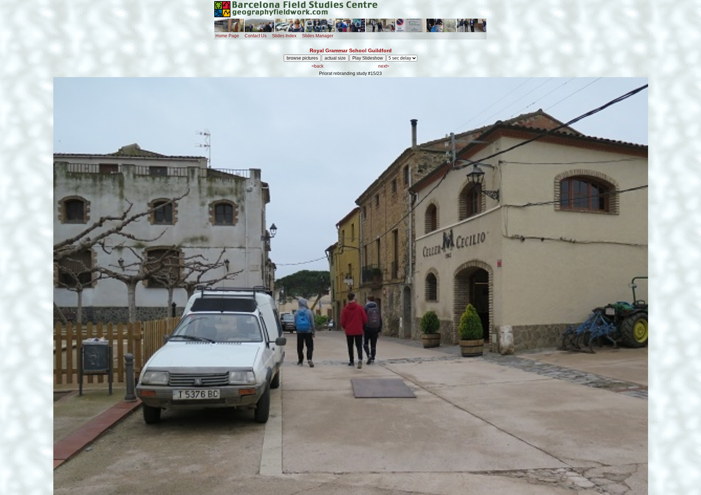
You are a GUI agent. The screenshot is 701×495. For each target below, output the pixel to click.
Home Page (227, 35)
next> (383, 66)
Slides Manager (317, 35)
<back (317, 66)
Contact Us (256, 35)
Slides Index (284, 35)
